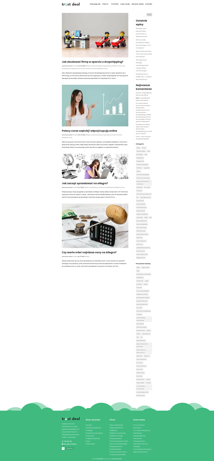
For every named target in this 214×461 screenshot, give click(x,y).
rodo (138, 337)
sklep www (147, 356)
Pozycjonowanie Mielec (118, 455)
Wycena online (138, 4)
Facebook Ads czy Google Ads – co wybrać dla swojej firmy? (144, 76)
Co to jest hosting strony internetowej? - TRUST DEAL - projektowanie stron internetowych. (143, 107)
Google (146, 280)
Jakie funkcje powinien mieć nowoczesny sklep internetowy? (144, 53)
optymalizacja (140, 323)
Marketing (114, 430)
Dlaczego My (95, 4)
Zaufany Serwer (117, 459)
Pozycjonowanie (116, 438)
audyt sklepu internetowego (144, 274)
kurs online (139, 307)
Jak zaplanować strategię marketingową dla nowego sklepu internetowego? (142, 65)
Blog (146, 154)
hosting (138, 171)
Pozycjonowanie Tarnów (119, 452)
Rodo (88, 441)
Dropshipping (106, 66)
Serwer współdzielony (142, 224)
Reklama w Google (117, 436)
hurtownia (139, 287)
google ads (139, 284)
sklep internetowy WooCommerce (141, 351)
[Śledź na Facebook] (63, 448)
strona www (140, 362)
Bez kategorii (140, 154)
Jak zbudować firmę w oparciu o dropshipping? (92, 62)
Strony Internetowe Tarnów (119, 441)
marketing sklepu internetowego (141, 319)
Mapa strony (91, 444)
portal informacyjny (141, 327)
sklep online (139, 237)
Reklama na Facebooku (118, 433)
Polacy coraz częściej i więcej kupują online (89, 131)
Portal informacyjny (142, 207)
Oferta (105, 4)
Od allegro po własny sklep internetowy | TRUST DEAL (143, 127)
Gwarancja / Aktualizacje (95, 433)
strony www (140, 369)
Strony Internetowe (117, 425)
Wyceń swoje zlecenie (94, 428)
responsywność (146, 333)
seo (141, 337)
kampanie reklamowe (142, 304)
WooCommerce (141, 251)
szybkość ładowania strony (143, 247)
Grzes (138, 136)
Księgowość (74, 68)
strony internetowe (141, 241)
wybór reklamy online (142, 254)
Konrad (74, 66)
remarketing (140, 217)
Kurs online (82, 68)
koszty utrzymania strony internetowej (143, 183)
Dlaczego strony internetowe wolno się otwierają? (140, 444)
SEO (150, 217)
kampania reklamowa (142, 301)
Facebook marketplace (142, 164)
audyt (148, 151)
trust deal (148, 382)
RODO (146, 217)
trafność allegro (140, 382)
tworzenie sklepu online (142, 392)
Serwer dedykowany (142, 220)
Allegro (88, 66)
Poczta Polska (140, 200)
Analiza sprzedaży (96, 66)
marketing (139, 190)
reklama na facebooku (142, 214)
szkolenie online (140, 372)
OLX (138, 197)
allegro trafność (145, 267)
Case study (125, 4)
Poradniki (90, 430)
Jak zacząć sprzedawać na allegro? (85, 183)
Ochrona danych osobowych (144, 194)
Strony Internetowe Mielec (119, 444)
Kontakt (149, 4)
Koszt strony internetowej (143, 178)
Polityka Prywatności (93, 438)
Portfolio (115, 4)
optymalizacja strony (145, 197)
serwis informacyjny (142, 227)
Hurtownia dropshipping (106, 187)
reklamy (139, 333)
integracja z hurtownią (142, 294)
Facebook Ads (140, 161)
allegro (138, 267)
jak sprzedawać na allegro (143, 297)
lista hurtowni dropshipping (143, 311)
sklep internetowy (141, 231)
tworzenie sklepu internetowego (141, 387)
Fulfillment (115, 66)
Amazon (144, 147)
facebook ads (140, 280)
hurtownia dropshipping (143, 291)
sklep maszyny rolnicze (142, 234)
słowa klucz (139, 376)
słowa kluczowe (140, 379)
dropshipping (140, 277)
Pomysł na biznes (91, 68)
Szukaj (149, 14)
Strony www (140, 244)
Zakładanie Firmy (102, 68)
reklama (148, 330)
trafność (148, 379)
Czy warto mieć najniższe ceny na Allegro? (89, 252)
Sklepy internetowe (117, 428)
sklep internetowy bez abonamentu (142, 345)
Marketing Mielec (116, 449)
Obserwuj (69, 448)
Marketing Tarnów (116, 447)
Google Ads (146, 168)
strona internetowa (141, 359)
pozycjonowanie (141, 210)
